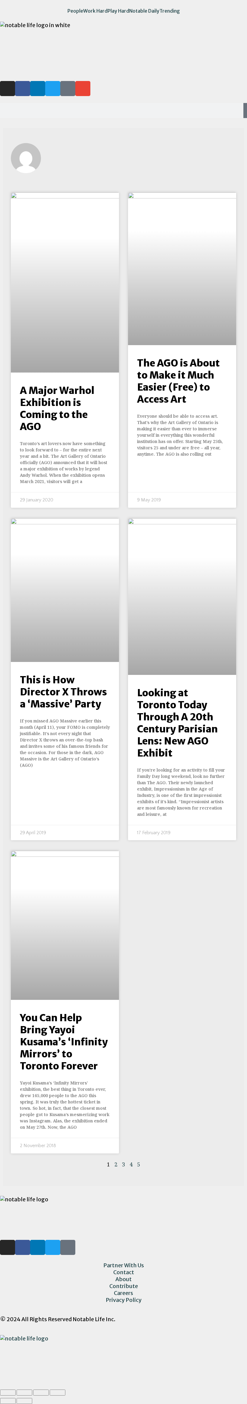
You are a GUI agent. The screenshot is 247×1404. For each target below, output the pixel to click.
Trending (169, 11)
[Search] (245, 110)
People (75, 11)
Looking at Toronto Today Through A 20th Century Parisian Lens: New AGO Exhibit (177, 723)
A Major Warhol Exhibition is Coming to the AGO (57, 409)
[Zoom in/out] (57, 1393)
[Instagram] (7, 88)
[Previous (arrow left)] (8, 1401)
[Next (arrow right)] (24, 1401)
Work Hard (95, 11)
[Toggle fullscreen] (41, 1393)
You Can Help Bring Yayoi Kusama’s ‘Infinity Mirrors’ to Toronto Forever (64, 1042)
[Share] (24, 1393)
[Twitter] (52, 88)
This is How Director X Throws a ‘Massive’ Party (63, 692)
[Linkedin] (37, 88)
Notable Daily (144, 11)
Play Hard (118, 11)
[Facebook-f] (22, 88)
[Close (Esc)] (8, 1393)
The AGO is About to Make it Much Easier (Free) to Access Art (178, 381)
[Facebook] (22, 1247)
